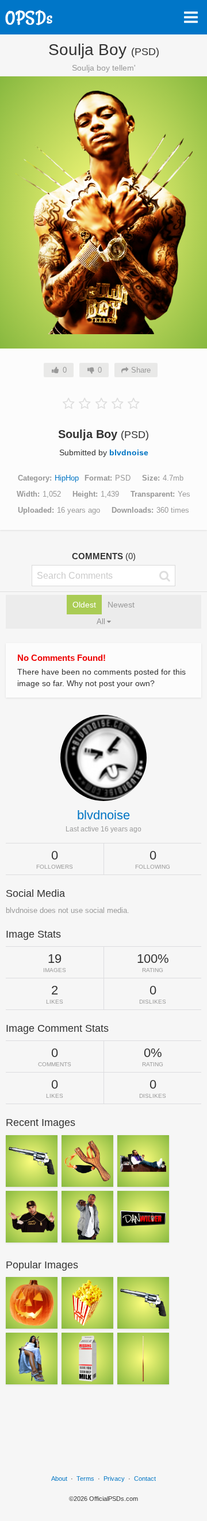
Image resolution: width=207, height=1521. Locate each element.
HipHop (67, 478)
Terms (85, 1478)
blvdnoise (128, 452)
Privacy (114, 1478)
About (59, 1478)
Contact (145, 1478)
